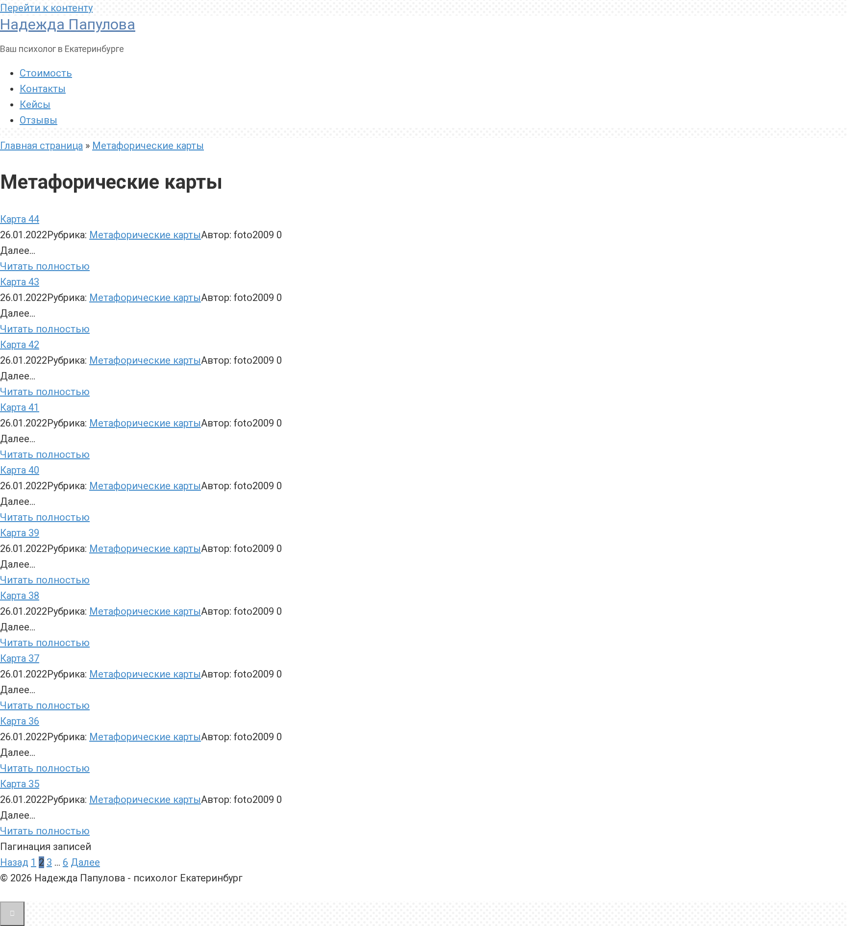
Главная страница (41, 145)
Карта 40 (19, 470)
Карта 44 (19, 219)
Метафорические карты (148, 145)
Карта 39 (19, 533)
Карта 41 (19, 407)
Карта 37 (19, 658)
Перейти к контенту (46, 8)
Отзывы (38, 120)
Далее (85, 862)
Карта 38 (19, 595)
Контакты (43, 89)
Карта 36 (19, 721)
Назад (14, 862)
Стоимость (46, 73)
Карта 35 (19, 784)
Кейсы (35, 104)
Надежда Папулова (67, 24)
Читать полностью (45, 266)
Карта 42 (19, 344)
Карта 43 (19, 282)
